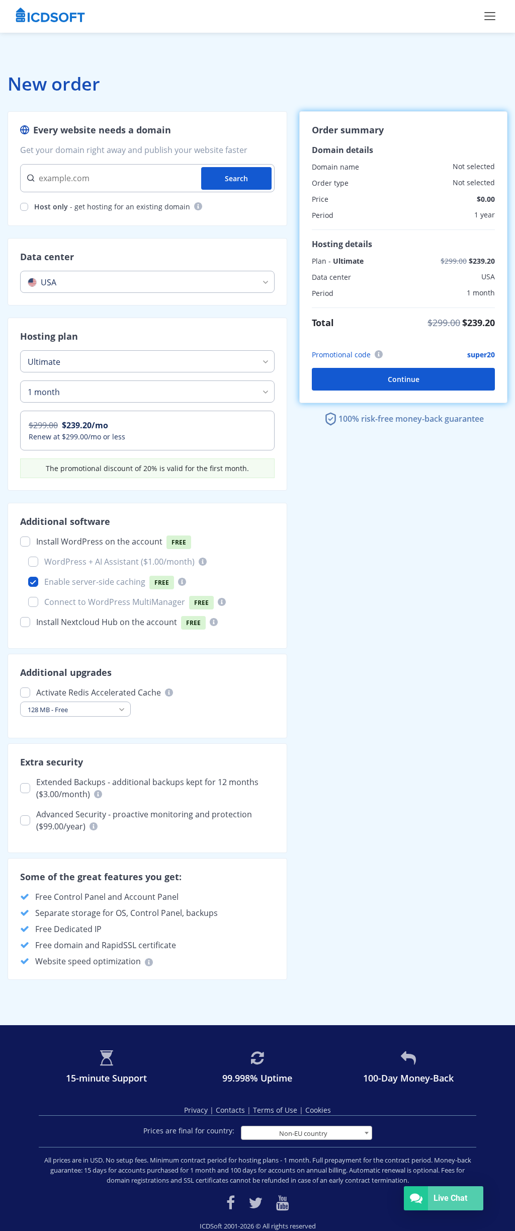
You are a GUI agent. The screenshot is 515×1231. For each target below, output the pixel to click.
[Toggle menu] (490, 16)
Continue (403, 379)
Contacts (231, 1110)
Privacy (197, 1110)
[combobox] (147, 282)
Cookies (318, 1110)
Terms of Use (276, 1110)
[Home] (50, 16)
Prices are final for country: (188, 1130)
